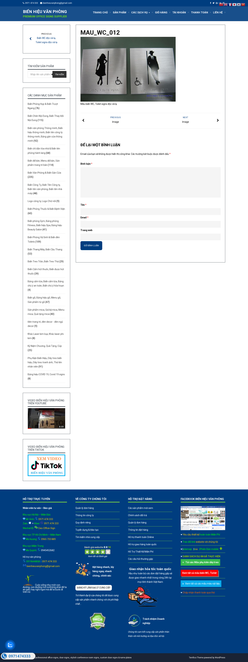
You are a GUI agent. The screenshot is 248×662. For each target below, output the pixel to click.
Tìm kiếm (59, 74)
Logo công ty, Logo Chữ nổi (42, 201)
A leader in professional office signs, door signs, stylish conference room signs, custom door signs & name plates (78, 657)
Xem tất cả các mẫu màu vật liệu (202, 583)
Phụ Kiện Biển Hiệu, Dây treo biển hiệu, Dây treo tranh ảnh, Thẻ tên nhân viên (45, 362)
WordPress (220, 657)
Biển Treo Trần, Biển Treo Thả (43, 261)
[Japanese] (234, 4)
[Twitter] (214, 3)
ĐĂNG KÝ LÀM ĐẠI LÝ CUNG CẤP (93, 587)
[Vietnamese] (243, 4)
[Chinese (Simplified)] (221, 4)
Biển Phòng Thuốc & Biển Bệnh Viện (46, 209)
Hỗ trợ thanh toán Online (141, 537)
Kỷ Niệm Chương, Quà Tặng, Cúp (45, 346)
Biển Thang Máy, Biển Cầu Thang (45, 249)
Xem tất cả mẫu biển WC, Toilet (199, 573)
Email (84, 217)
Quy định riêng (83, 522)
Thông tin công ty (84, 515)
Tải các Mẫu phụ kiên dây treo (202, 562)
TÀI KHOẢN (179, 12)
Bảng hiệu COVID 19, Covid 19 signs (46, 374)
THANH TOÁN (199, 12)
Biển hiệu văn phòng (45, 11)
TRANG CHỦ (100, 12)
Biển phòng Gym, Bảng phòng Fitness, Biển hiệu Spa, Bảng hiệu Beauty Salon (45, 225)
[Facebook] (211, 3)
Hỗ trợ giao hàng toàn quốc (142, 544)
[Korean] (239, 4)
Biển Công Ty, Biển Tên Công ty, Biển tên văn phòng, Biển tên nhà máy (45, 189)
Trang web (86, 230)
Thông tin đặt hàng (138, 529)
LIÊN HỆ (218, 12)
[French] (230, 4)
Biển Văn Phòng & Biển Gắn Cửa (44, 172)
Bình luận (86, 163)
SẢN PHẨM (119, 12)
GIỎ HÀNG (161, 12)
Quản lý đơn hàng (84, 508)
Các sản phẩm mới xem (140, 508)
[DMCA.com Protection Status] (97, 629)
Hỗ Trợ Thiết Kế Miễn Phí (140, 551)
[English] (226, 4)
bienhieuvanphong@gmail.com (57, 3)
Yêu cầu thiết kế (201, 534)
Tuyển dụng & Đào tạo (87, 529)
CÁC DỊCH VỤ (139, 12)
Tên (83, 204)
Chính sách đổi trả (137, 515)
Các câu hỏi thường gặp (140, 559)
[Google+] (217, 3)
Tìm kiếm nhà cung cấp (87, 537)
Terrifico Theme (196, 657)
